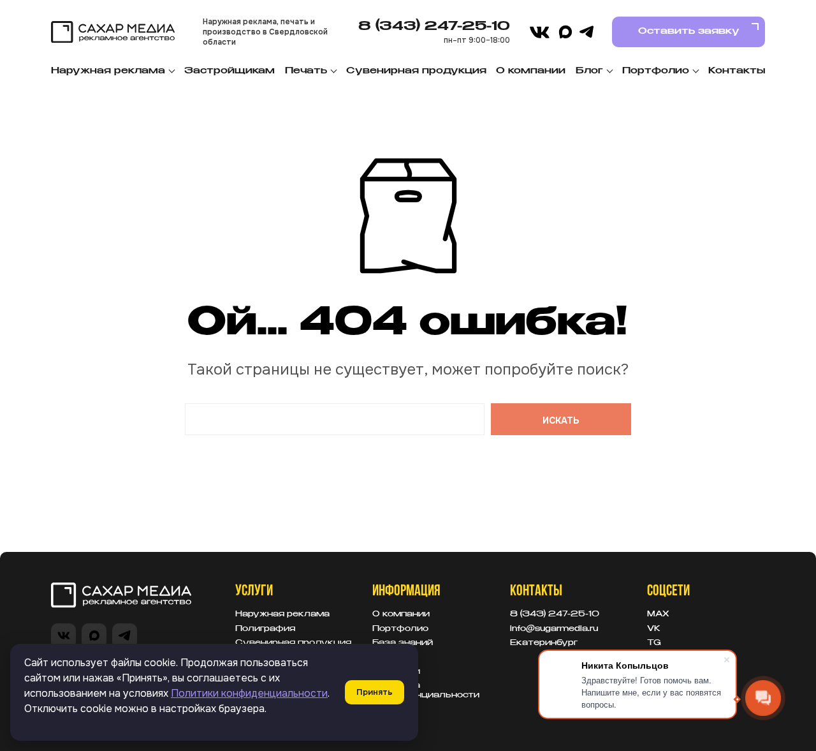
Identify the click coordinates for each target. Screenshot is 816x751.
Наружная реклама (108, 70)
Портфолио (655, 70)
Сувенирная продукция (416, 70)
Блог (589, 70)
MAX (658, 614)
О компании (530, 70)
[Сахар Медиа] (113, 32)
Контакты (736, 70)
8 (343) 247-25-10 (434, 26)
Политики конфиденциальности (249, 693)
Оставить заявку (689, 31)
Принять (374, 692)
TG (654, 643)
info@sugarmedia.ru (554, 629)
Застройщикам (229, 70)
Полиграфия (265, 629)
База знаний (402, 643)
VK (653, 629)
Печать (306, 70)
